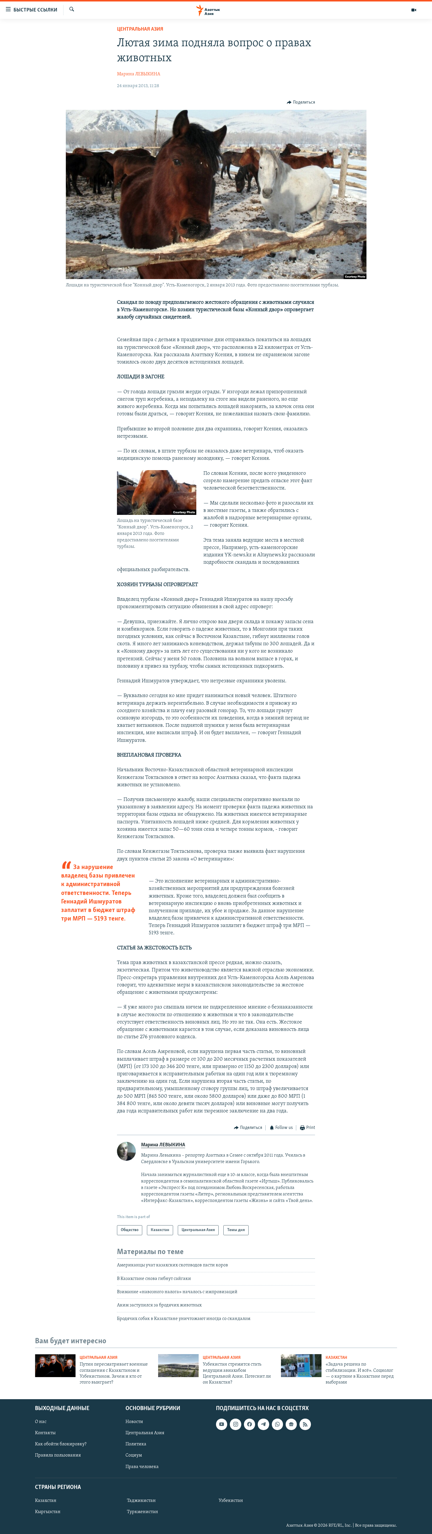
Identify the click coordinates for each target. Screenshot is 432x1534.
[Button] (301, 102)
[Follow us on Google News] (291, 1424)
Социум (133, 1455)
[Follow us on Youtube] (221, 1424)
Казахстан (336, 1358)
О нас (40, 1421)
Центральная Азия (140, 29)
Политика (135, 1444)
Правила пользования (58, 1455)
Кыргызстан (48, 1512)
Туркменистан (142, 1512)
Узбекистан (231, 1500)
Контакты (45, 1433)
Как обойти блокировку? (60, 1444)
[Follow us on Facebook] (249, 1424)
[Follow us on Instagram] (235, 1424)
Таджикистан (141, 1500)
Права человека (142, 1466)
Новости (134, 1421)
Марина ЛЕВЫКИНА (138, 74)
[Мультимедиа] (414, 10)
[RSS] (305, 1424)
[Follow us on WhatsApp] (277, 1424)
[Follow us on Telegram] (263, 1424)
